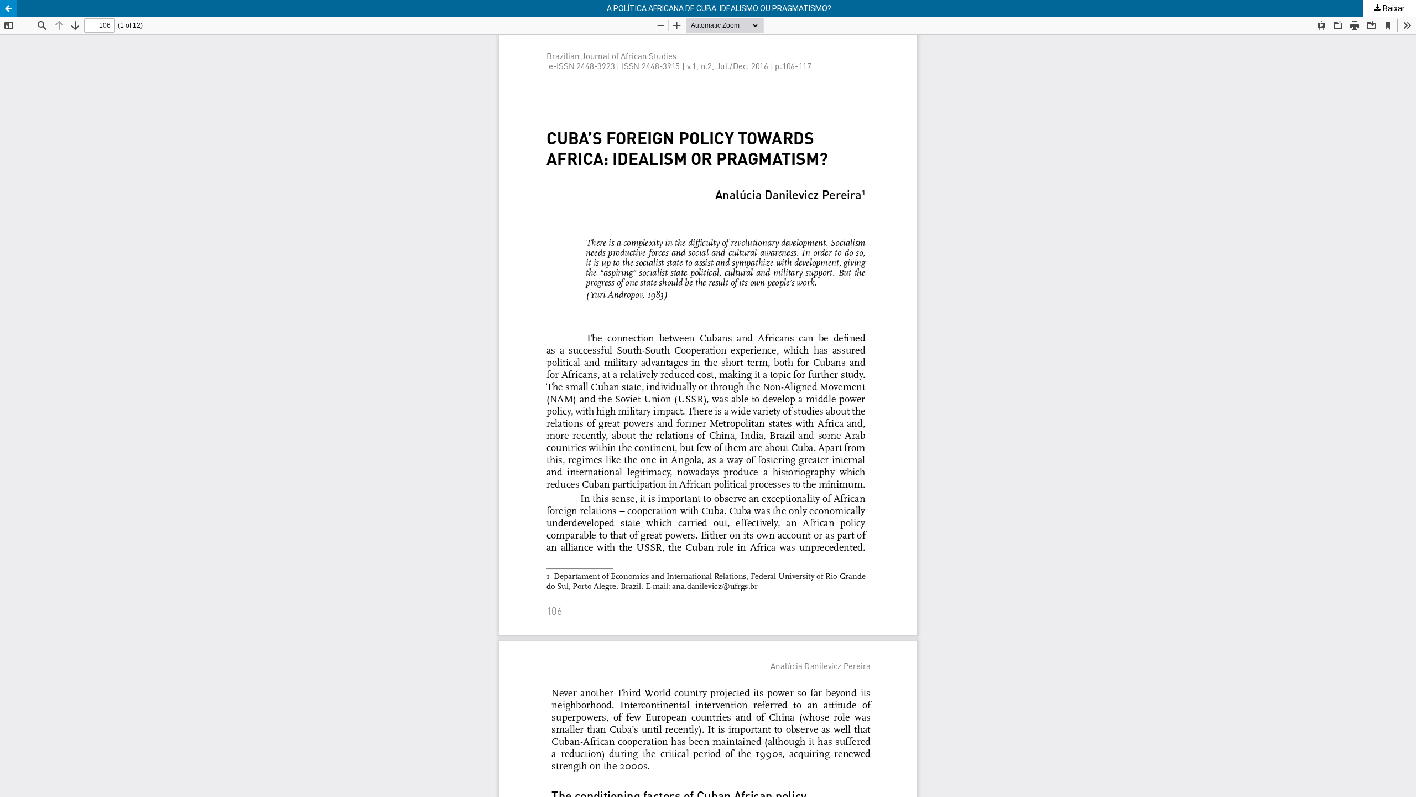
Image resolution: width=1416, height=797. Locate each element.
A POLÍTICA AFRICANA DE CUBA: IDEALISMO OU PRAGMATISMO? (719, 8)
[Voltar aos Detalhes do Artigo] (8, 8)
